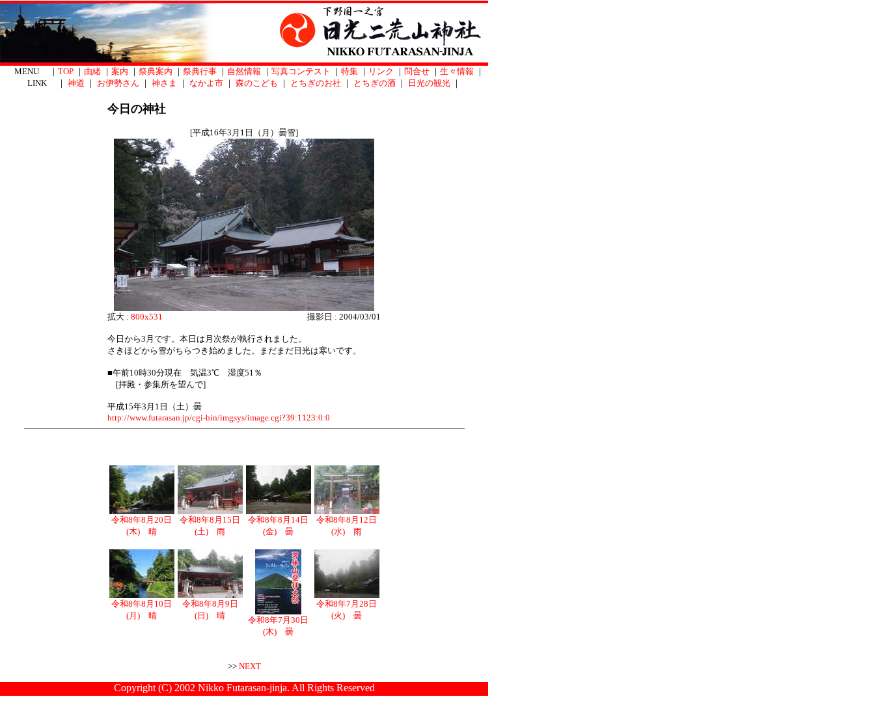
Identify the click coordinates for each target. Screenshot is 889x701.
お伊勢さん (118, 83)
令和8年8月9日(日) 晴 (210, 609)
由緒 (92, 71)
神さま (164, 83)
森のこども (257, 83)
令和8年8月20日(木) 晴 (141, 525)
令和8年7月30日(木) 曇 (278, 626)
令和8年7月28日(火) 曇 (346, 609)
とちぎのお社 (315, 83)
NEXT (250, 666)
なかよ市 (206, 83)
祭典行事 (200, 71)
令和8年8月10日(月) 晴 (141, 609)
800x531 (147, 317)
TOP (66, 71)
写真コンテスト (301, 71)
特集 (349, 71)
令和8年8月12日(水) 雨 (346, 525)
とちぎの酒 (374, 83)
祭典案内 (155, 71)
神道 (76, 83)
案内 (119, 71)
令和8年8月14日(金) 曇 (278, 525)
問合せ (417, 71)
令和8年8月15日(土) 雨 (210, 525)
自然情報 (244, 71)
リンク (381, 71)
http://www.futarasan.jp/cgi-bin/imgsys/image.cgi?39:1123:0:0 (218, 417)
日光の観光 (429, 83)
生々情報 (457, 71)
